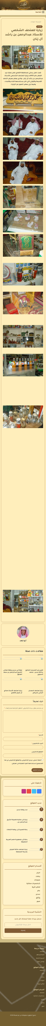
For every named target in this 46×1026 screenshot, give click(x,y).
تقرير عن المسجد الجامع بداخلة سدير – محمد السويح (34, 672)
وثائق (38, 898)
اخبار (38, 873)
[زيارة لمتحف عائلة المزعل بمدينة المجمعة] (35, 852)
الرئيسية (38, 22)
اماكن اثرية (36, 887)
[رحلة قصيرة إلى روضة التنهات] (35, 833)
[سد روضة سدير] (35, 813)
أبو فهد (23, 641)
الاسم (40, 735)
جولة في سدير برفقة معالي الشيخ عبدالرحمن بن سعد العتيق (12, 672)
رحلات (38, 876)
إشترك (23, 930)
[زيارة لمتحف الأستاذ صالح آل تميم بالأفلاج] (12, 683)
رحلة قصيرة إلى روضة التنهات (17, 830)
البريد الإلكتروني (37, 743)
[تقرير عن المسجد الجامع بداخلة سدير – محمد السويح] (33, 662)
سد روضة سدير (22, 810)
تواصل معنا (40, 962)
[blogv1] (23, 5)
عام (38, 891)
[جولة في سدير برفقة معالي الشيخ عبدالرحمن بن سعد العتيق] (12, 662)
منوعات (32, 22)
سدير (38, 894)
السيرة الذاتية (40, 958)
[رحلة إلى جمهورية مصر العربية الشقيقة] (35, 843)
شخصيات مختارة (33, 884)
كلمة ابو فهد (40, 955)
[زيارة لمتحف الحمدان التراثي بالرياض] (33, 683)
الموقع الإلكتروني (37, 752)
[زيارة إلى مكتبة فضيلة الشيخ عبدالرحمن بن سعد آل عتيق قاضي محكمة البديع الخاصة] (35, 823)
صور (38, 901)
